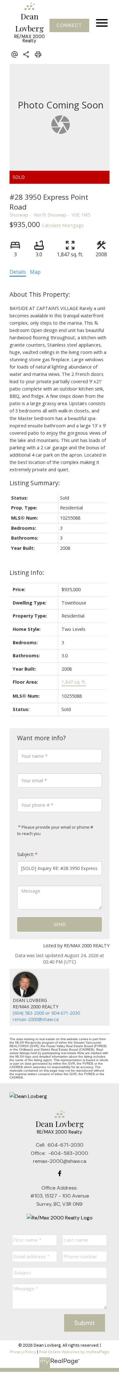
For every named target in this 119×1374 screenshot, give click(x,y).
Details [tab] (18, 271)
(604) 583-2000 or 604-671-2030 (46, 1013)
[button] (69, 25)
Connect (69, 25)
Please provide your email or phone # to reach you (55, 830)
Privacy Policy (23, 1352)
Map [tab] (35, 271)
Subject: (25, 854)
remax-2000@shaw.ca (36, 1019)
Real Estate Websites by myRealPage (74, 1352)
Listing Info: (27, 572)
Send (60, 924)
